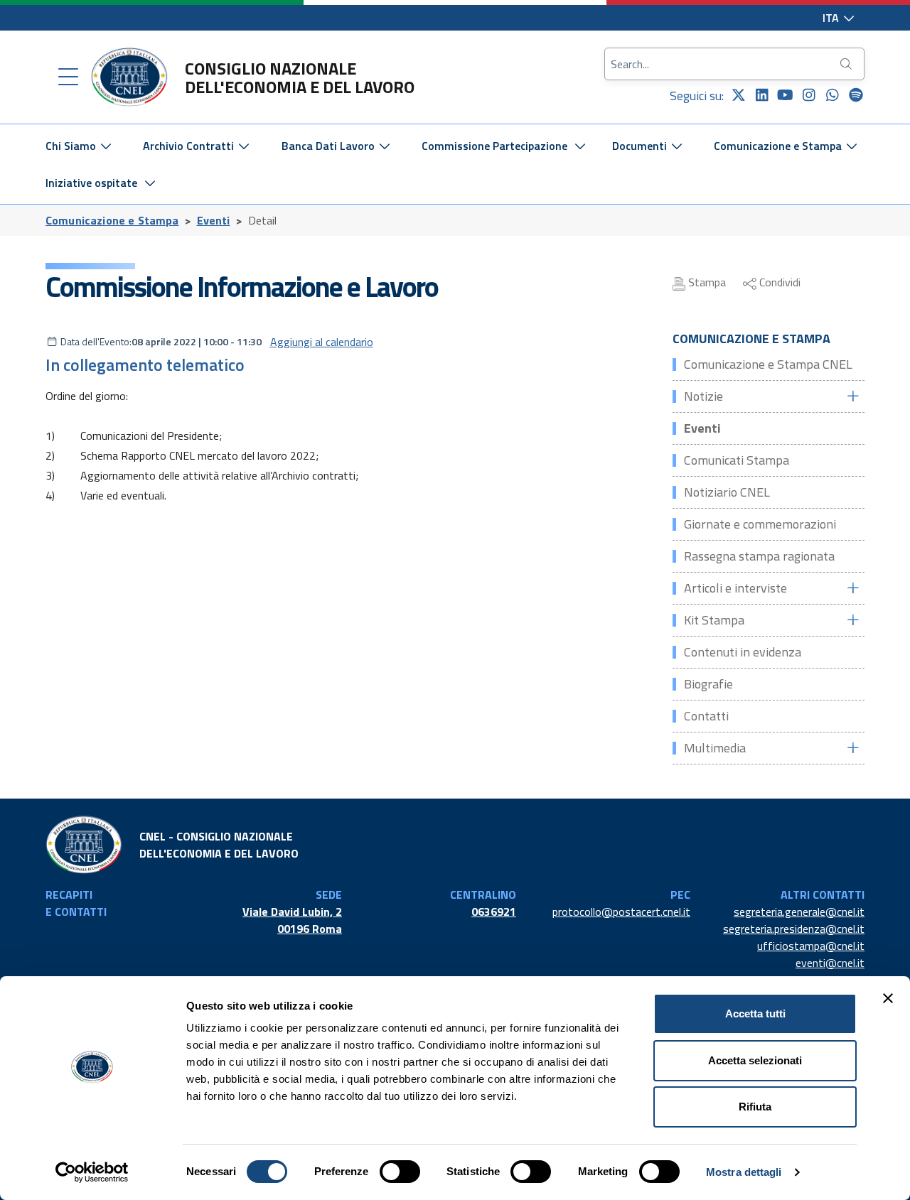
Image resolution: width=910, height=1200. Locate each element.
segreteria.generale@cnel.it (799, 911)
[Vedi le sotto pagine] (852, 396)
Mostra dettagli (744, 1172)
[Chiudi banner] (888, 998)
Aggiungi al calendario (321, 341)
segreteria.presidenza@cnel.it (793, 928)
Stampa (705, 282)
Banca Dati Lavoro (330, 145)
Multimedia (715, 747)
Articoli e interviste (735, 588)
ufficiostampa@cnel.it (810, 945)
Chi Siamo (72, 145)
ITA (832, 17)
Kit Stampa (714, 619)
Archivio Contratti (190, 145)
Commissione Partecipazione (494, 145)
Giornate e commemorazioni (760, 524)
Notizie (703, 396)
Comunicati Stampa (736, 460)
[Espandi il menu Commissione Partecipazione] (580, 146)
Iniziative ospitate (91, 182)
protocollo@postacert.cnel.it (621, 911)
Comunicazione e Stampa (779, 145)
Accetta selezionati (755, 1060)
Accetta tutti (755, 1013)
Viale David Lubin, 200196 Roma (292, 920)
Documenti (641, 145)
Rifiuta (755, 1107)
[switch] (400, 1171)
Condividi (778, 282)
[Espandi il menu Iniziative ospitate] (150, 183)
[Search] (847, 64)
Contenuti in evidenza (742, 651)
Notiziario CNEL (727, 492)
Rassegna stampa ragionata (759, 556)
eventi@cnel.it (830, 962)
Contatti (706, 715)
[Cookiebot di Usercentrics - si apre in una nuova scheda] (92, 1172)
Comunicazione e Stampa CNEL (768, 364)
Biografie (708, 683)
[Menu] (68, 77)
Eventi (213, 220)
